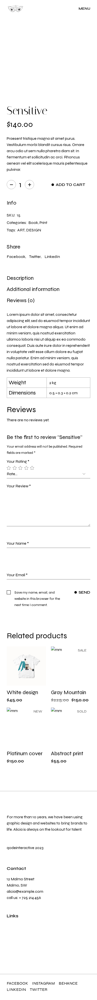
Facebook (17, 983)
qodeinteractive (20, 847)
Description (20, 278)
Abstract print (67, 753)
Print (43, 222)
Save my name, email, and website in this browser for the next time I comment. (37, 598)
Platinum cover (25, 753)
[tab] (20, 278)
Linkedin (16, 989)
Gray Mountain (68, 692)
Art (21, 230)
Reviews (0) (21, 300)
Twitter (38, 989)
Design (33, 230)
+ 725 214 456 (30, 897)
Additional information (33, 289)
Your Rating (18, 461)
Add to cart (70, 184)
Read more (75, 747)
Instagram (43, 983)
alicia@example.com (25, 891)
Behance (68, 983)
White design (22, 692)
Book (33, 222)
